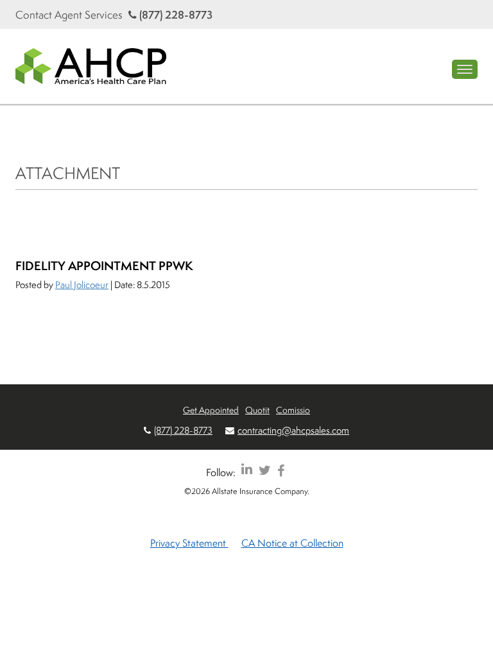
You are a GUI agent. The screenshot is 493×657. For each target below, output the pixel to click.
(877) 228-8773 (174, 14)
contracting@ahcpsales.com (293, 430)
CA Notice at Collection (292, 543)
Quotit (257, 410)
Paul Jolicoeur (81, 284)
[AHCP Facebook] (281, 470)
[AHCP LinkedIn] (246, 470)
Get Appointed (211, 410)
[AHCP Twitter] (264, 470)
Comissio (293, 410)
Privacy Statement (189, 543)
